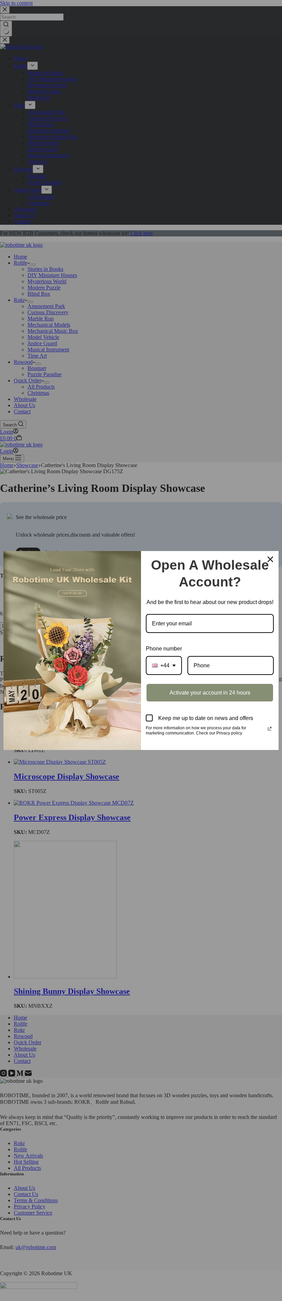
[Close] (270, 559)
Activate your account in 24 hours (210, 693)
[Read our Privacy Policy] (269, 728)
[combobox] (164, 665)
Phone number (164, 649)
